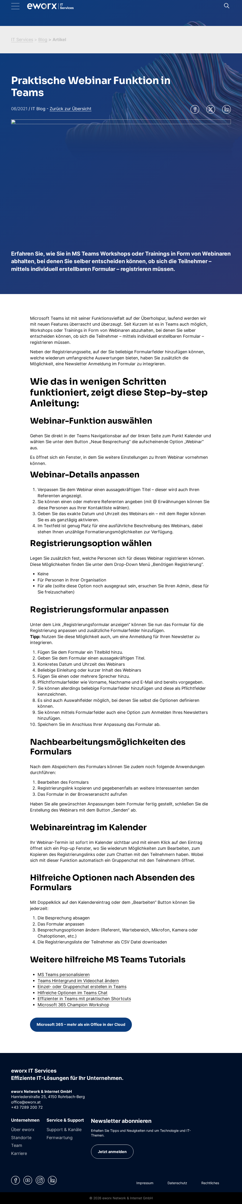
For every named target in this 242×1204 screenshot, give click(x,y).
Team (16, 1145)
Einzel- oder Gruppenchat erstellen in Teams (82, 986)
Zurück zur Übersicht (70, 108)
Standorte (21, 1137)
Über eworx (23, 1129)
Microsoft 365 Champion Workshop (73, 1004)
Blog (42, 39)
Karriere (19, 1153)
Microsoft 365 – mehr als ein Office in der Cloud (81, 1024)
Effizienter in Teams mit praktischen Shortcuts (84, 998)
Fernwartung (60, 1137)
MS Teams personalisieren (64, 974)
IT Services (22, 39)
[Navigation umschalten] (19, 6)
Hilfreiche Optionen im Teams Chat (73, 992)
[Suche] (226, 5)
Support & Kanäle (64, 1129)
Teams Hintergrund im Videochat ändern (78, 980)
